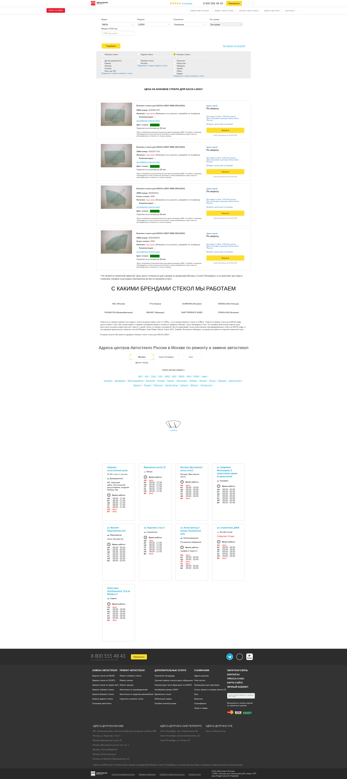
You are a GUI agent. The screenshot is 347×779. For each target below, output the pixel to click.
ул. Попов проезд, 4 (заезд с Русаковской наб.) (190, 530)
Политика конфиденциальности (123, 774)
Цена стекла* (212, 106)
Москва (141, 357)
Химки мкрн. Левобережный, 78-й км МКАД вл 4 (118, 591)
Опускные (180, 61)
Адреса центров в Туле (219, 726)
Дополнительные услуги (170, 670)
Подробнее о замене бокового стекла (189, 76)
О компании (201, 670)
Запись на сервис (56, 10)
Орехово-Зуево (235, 381)
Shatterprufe (192, 312)
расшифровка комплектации (148, 121)
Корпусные (181, 63)
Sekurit (155, 312)
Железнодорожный (135, 381)
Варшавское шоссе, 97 (155, 467)
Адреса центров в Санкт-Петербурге (181, 726)
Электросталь (206, 385)
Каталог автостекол (248, 11)
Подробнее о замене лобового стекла (116, 73)
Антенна (107, 68)
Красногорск (182, 381)
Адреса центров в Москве (108, 726)
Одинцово (222, 381)
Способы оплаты (195, 774)
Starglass (228, 312)
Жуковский (150, 381)
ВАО (174, 376)
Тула (191, 357)
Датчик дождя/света (112, 61)
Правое (179, 74)
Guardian (192, 304)
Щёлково (194, 385)
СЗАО (153, 376)
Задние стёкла (146, 54)
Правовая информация (147, 774)
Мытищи (203, 381)
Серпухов (184, 385)
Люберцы (193, 381)
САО (160, 376)
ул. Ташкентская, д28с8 (228, 527)
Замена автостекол (199, 11)
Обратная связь (237, 670)
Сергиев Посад (171, 385)
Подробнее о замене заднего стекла (152, 66)
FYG (155, 304)
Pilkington (119, 312)
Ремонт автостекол (224, 11)
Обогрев (107, 66)
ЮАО (189, 376)
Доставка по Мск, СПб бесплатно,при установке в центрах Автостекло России (222, 118)
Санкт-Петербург (166, 357)
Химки (204, 376)
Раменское (158, 385)
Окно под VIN (110, 71)
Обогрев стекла (147, 61)
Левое (179, 71)
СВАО (167, 376)
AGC (118, 304)
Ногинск (212, 381)
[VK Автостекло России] (239, 656)
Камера (107, 63)
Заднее (179, 68)
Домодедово (120, 381)
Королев (170, 381)
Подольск (137, 385)
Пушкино (147, 385)
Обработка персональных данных (172, 774)
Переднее (180, 66)
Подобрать (111, 46)
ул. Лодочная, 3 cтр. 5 (154, 527)
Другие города (141, 362)
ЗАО (146, 376)
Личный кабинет (237, 687)
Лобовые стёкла (111, 54)
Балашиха (108, 381)
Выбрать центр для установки (219, 124)
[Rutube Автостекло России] (251, 659)
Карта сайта (235, 683)
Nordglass (228, 304)
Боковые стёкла (183, 54)
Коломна (161, 381)
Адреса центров (271, 11)
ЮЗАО (196, 376)
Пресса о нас (235, 678)
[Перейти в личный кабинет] (253, 3)
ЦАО (140, 376)
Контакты (289, 11)
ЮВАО (181, 376)
